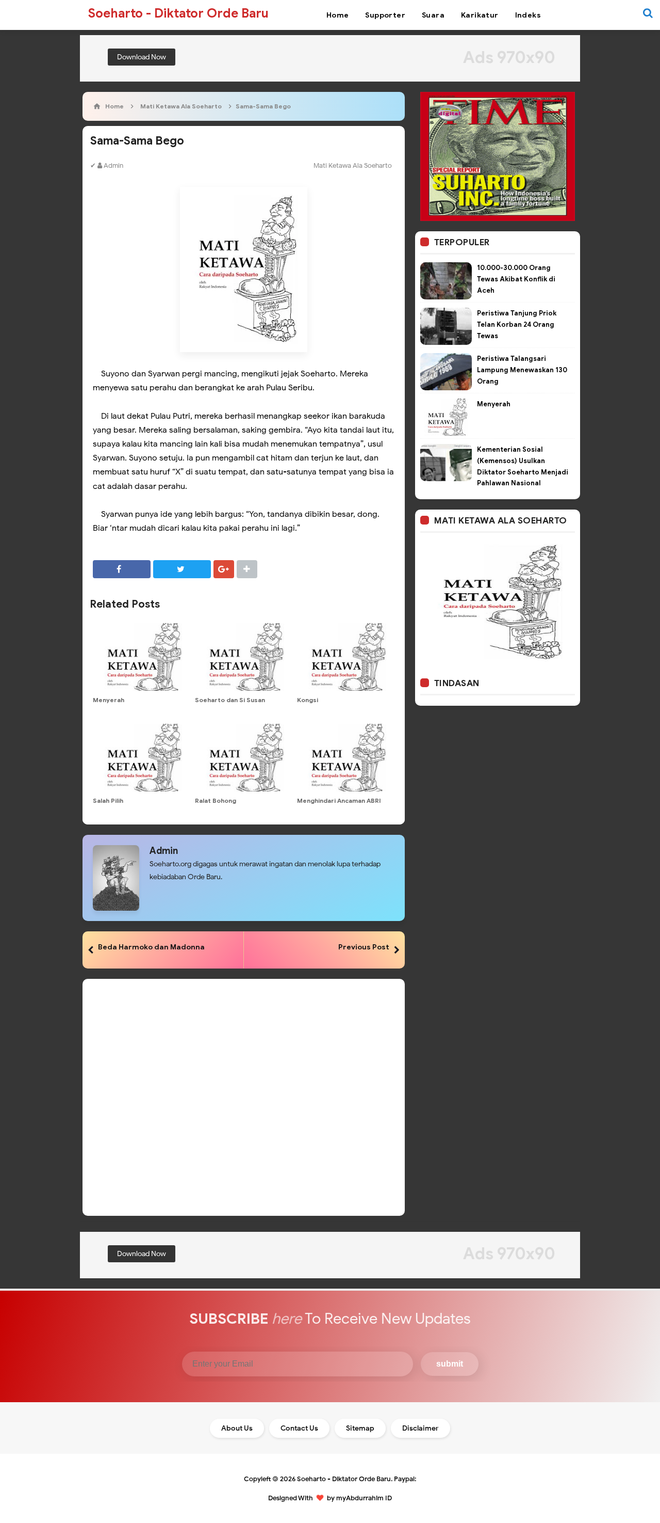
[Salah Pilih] (141, 758)
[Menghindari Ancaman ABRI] (345, 758)
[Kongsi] (345, 657)
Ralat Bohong (215, 800)
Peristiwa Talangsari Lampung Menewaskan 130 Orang (522, 370)
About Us (237, 1428)
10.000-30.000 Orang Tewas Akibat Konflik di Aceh (516, 279)
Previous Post (363, 946)
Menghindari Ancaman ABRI (339, 800)
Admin (164, 850)
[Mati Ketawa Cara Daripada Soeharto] (497, 602)
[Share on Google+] (223, 569)
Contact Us (299, 1428)
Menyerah (108, 700)
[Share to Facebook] (122, 569)
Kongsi (307, 700)
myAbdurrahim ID (364, 1498)
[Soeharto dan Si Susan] (243, 657)
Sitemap (360, 1428)
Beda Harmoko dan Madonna (151, 946)
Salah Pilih (108, 800)
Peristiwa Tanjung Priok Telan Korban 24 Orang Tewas (516, 324)
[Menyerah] (141, 657)
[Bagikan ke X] (182, 569)
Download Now (141, 57)
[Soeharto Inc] (497, 156)
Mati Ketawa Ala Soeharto (353, 165)
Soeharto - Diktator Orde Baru (344, 1478)
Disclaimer (420, 1428)
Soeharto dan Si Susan (230, 700)
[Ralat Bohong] (243, 758)
